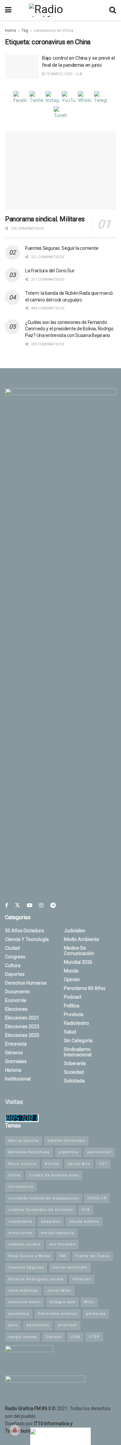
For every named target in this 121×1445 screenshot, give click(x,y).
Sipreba (53, 1337)
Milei (89, 1302)
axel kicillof (99, 1152)
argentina (68, 1152)
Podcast (72, 997)
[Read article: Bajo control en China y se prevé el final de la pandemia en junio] (22, 67)
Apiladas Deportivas (29, 1152)
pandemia (18, 1314)
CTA (86, 1210)
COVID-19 (96, 1198)
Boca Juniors (22, 1164)
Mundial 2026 (78, 962)
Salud (70, 1032)
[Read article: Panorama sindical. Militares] (60, 170)
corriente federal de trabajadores (43, 1198)
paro (13, 1325)
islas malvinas (23, 1290)
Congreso (15, 956)
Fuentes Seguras (26, 1267)
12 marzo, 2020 (58, 74)
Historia (13, 1070)
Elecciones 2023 (22, 1026)
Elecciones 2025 (22, 1035)
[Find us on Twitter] (17, 905)
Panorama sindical (57, 1314)
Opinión (72, 979)
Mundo (71, 971)
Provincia (73, 1014)
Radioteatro (76, 1023)
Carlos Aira (79, 1164)
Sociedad (74, 1072)
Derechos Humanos (26, 983)
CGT (103, 1164)
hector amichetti (69, 1267)
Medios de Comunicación (79, 950)
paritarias (96, 1314)
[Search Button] (112, 10)
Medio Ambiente (81, 939)
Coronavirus (20, 1186)
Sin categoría (78, 1040)
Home (10, 30)
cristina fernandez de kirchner (40, 1210)
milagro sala (62, 1302)
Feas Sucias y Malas (29, 1256)
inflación (81, 1279)
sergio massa (22, 1337)
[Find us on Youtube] (29, 905)
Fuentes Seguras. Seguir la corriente (61, 248)
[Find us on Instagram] (41, 905)
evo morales (62, 1244)
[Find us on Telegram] (53, 905)
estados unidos (24, 1244)
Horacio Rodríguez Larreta (36, 1279)
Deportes (15, 974)
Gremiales (16, 1061)
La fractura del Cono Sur (49, 270)
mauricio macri (24, 1302)
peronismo (38, 1325)
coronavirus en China (53, 30)
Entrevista (16, 1044)
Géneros (14, 1052)
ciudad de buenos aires (54, 1175)
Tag (25, 30)
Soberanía (75, 1063)
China (14, 1175)
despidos (51, 1221)
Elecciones (16, 1009)
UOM (75, 1337)
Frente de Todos (92, 1256)
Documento (17, 991)
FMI (63, 1256)
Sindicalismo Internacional (77, 1052)
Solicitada (74, 1080)
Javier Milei (59, 1290)
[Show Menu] (8, 10)
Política (71, 1005)
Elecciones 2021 (22, 1017)
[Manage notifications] (14, 1430)
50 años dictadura (24, 930)
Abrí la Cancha (23, 1140)
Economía (15, 1000)
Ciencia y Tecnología (27, 939)
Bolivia (52, 1164)
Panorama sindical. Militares (45, 219)
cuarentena (20, 1221)
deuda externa (84, 1221)
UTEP (94, 1337)
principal (67, 1325)
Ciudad (12, 948)
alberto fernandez (66, 1140)
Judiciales (74, 930)
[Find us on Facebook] (6, 905)
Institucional (18, 1078)
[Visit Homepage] (60, 10)
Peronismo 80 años (85, 988)
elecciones (20, 1233)
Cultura (13, 965)
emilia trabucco (57, 1233)
